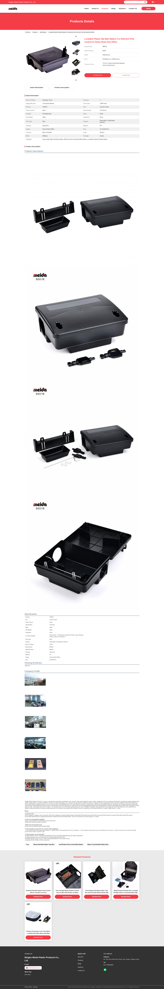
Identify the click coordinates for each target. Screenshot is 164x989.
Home (86, 8)
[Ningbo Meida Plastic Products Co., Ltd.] (18, 8)
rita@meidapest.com (34, 968)
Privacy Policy (28, 987)
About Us (80, 957)
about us (95, 8)
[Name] (145, 2)
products (105, 8)
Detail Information (36, 87)
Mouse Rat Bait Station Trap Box (43, 844)
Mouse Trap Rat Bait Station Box (97, 844)
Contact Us (81, 970)
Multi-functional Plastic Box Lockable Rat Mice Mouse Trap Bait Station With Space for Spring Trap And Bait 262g (126, 892)
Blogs (79, 963)
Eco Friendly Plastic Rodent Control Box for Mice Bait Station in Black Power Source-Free (67, 892)
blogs (113, 8)
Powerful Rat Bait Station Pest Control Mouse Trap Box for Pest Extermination (38, 892)
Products (35, 32)
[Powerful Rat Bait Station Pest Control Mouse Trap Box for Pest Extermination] (38, 875)
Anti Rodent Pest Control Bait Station (71, 844)
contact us (133, 8)
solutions (122, 8)
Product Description (61, 87)
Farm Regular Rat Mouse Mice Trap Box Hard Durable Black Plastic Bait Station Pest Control (96, 892)
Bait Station (43, 32)
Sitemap (35, 987)
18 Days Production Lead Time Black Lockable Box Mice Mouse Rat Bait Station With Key (38, 932)
